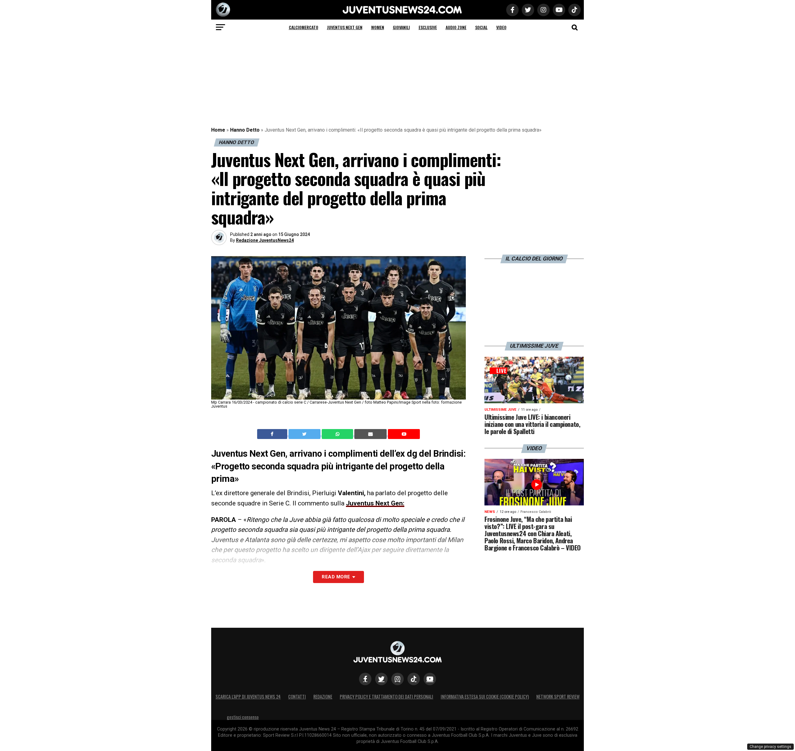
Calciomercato (303, 27)
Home (218, 130)
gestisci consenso (243, 717)
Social (481, 27)
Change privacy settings (770, 746)
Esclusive (428, 27)
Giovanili (401, 27)
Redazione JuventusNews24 (265, 240)
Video (501, 27)
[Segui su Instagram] (397, 679)
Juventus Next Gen (344, 27)
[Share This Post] (338, 434)
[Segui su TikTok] (413, 679)
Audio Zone (456, 27)
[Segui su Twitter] (381, 679)
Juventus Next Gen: (375, 503)
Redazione (322, 696)
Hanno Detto (245, 130)
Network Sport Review (557, 696)
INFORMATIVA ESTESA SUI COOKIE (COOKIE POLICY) (485, 696)
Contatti (297, 696)
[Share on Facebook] (273, 434)
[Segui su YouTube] (430, 679)
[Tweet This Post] (305, 434)
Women (377, 27)
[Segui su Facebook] (365, 679)
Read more (336, 577)
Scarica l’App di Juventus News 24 (248, 696)
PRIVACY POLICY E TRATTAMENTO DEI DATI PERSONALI (386, 696)
